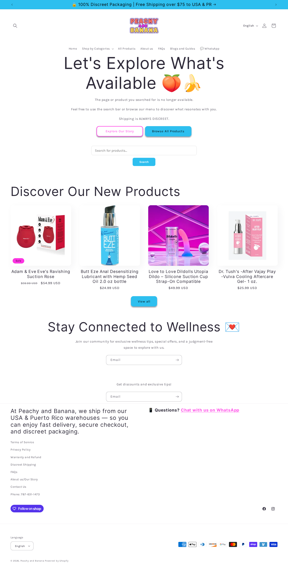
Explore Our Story (120, 131)
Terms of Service (22, 442)
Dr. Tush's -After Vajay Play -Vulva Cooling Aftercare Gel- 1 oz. (247, 276)
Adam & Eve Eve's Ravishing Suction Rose (40, 274)
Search (144, 161)
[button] (15, 25)
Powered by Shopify (57, 560)
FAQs (14, 472)
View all (144, 301)
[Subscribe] (177, 360)
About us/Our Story (24, 479)
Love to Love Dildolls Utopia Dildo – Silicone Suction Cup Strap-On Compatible (178, 276)
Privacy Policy (21, 450)
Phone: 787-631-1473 (25, 494)
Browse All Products (168, 131)
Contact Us (18, 487)
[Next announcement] (276, 5)
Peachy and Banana (32, 560)
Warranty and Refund (26, 457)
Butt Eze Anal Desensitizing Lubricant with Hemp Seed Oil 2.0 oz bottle (110, 276)
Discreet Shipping (23, 464)
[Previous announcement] (12, 5)
